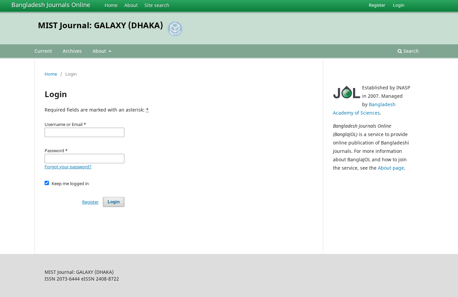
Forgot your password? (68, 167)
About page (391, 168)
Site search (157, 5)
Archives (72, 51)
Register (377, 5)
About (131, 5)
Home (111, 5)
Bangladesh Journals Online (50, 5)
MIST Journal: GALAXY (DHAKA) (100, 25)
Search (410, 51)
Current (43, 51)
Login (398, 5)
